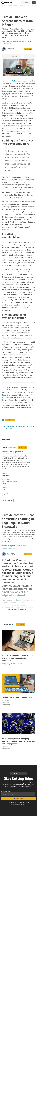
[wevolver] (6, 2)
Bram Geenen (10, 48)
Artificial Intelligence (9, 6)
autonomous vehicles (25, 6)
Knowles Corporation (18, 663)
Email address (5, 791)
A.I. (3, 420)
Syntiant (14, 81)
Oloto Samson (11, 553)
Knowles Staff (5, 663)
